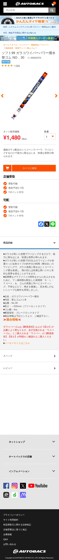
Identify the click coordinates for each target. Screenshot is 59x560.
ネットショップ (17, 442)
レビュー (7, 368)
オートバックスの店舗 (20, 456)
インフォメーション (19, 471)
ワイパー (45, 45)
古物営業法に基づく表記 (15, 529)
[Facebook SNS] (6, 486)
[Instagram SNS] (15, 486)
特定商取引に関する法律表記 (17, 524)
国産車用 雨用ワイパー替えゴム (20, 48)
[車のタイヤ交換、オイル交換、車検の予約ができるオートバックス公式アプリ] (6, 495)
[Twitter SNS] (23, 486)
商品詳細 (7, 242)
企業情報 (7, 534)
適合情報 (12, 319)
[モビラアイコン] (23, 495)
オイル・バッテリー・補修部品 (25, 45)
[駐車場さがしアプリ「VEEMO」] (15, 495)
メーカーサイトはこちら (17, 343)
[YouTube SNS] (37, 486)
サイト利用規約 (10, 520)
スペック (7, 356)
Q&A (5, 539)
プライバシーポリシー (14, 515)
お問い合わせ (9, 544)
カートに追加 (29, 168)
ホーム (6, 45)
